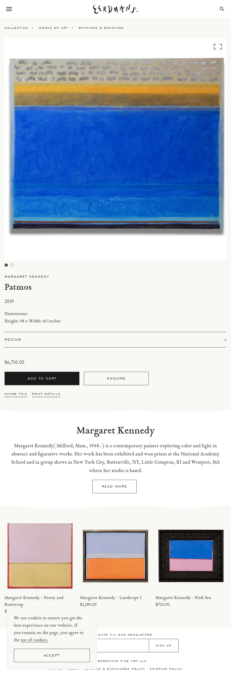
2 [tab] (12, 265)
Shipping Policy (166, 669)
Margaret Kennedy (27, 276)
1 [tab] (6, 265)
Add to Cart (42, 378)
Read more (114, 486)
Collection (16, 28)
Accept (52, 655)
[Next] (198, 150)
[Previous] (32, 150)
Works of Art (53, 28)
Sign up (164, 645)
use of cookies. (34, 640)
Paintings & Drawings (101, 28)
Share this (16, 394)
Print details (46, 394)
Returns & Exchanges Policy (114, 669)
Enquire (116, 378)
